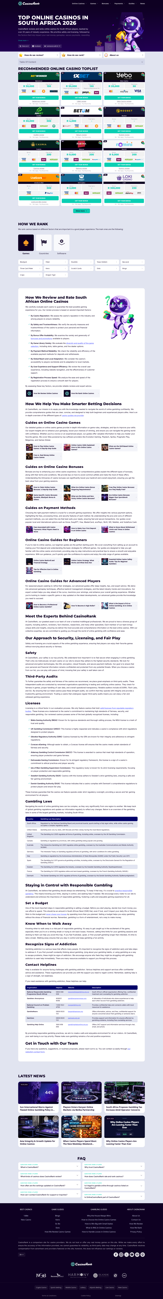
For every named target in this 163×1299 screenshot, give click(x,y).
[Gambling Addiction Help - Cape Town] (101, 1275)
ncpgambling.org (74, 1005)
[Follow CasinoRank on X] (126, 1254)
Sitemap (118, 1296)
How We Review (136, 1223)
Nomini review (124, 168)
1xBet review (81, 101)
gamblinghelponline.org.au (78, 1024)
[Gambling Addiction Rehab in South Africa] (78, 1275)
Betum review (81, 135)
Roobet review (124, 135)
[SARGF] (115, 1275)
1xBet (26, 1215)
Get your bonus (38, 97)
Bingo (57, 1215)
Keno (58, 1219)
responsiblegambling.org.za (78, 992)
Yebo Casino (26, 1219)
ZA (21, 1254)
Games (93, 3)
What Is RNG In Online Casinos (99, 1228)
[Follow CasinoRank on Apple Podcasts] (142, 1254)
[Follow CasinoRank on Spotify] (137, 1254)
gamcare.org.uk (74, 1018)
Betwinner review (38, 101)
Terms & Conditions (49, 1296)
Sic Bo (57, 1223)
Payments (119, 3)
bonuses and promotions (41, 338)
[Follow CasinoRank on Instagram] (121, 1254)
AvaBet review (39, 135)
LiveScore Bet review (38, 202)
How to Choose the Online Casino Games (99, 1219)
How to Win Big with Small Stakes (99, 1223)
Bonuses (105, 3)
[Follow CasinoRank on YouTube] (132, 1254)
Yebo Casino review (124, 101)
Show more (80, 211)
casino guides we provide (73, 415)
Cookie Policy (86, 1296)
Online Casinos (78, 3)
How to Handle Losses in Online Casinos (99, 1232)
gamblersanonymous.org (77, 998)
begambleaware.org (75, 1011)
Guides (131, 3)
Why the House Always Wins (99, 1215)
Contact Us (136, 1219)
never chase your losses (56, 914)
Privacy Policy (136, 1232)
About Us (136, 1215)
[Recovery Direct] (57, 1275)
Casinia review (38, 168)
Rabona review (81, 168)
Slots (58, 1228)
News (142, 3)
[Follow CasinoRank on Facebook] (116, 1254)
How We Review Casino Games (58, 1232)
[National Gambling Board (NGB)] (41, 1275)
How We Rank (136, 1228)
